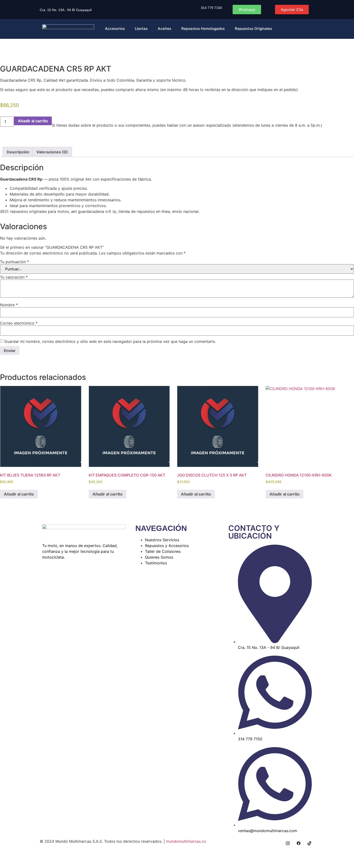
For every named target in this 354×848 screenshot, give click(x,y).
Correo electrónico (19, 323)
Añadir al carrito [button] (19, 494)
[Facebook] (298, 843)
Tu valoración (14, 277)
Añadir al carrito (33, 120)
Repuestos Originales (253, 28)
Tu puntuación (14, 262)
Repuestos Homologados (203, 28)
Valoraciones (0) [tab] (52, 152)
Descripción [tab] (18, 152)
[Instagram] (287, 843)
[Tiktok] (309, 843)
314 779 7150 (211, 8)
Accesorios (115, 28)
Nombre (9, 305)
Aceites (164, 28)
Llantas (141, 28)
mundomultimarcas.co (186, 841)
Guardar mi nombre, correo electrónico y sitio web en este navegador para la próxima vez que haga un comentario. (110, 341)
